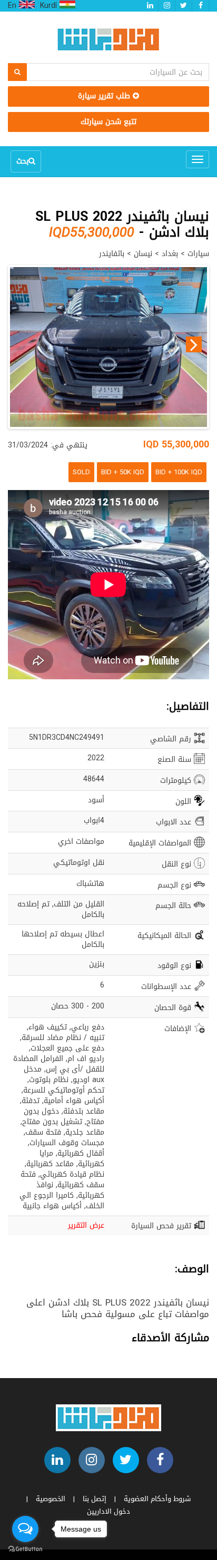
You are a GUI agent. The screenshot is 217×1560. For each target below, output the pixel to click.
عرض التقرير (86, 1225)
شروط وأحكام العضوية (157, 1498)
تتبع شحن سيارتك (108, 122)
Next (194, 344)
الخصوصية (50, 1498)
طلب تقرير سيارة (105, 96)
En (13, 6)
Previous (23, 344)
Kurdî (50, 6)
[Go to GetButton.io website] (25, 1549)
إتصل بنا (94, 1498)
